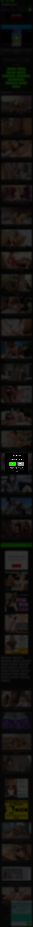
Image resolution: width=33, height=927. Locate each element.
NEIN (20, 463)
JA (12, 463)
